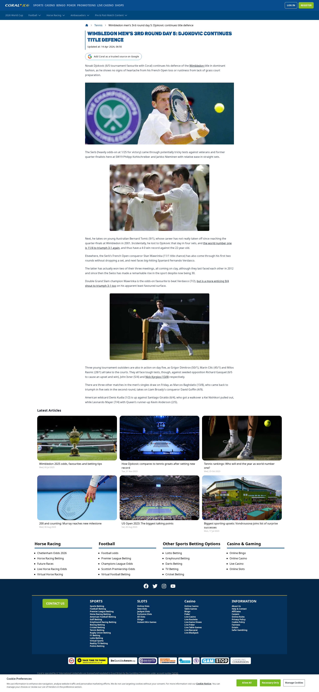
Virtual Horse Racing (50, 574)
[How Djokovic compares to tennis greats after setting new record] (159, 438)
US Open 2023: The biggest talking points (147, 523)
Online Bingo (238, 553)
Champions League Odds (117, 564)
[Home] (86, 25)
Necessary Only (270, 682)
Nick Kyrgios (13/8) (157, 377)
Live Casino (237, 564)
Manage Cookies (294, 682)
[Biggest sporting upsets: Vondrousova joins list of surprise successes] (242, 497)
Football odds (109, 553)
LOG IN (291, 5)
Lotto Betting (173, 553)
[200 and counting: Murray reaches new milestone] (77, 497)
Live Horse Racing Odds (52, 569)
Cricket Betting (174, 574)
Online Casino (238, 558)
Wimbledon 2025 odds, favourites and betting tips (70, 464)
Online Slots (237, 569)
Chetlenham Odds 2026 (52, 553)
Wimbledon (197, 65)
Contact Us (55, 603)
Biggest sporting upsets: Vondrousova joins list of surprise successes (241, 525)
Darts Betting (173, 564)
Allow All (247, 682)
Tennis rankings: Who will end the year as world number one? (239, 466)
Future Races (45, 564)
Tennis (98, 25)
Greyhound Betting (177, 558)
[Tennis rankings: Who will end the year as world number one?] (242, 438)
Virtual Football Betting (115, 574)
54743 (175, 673)
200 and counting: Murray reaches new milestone (70, 523)
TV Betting (171, 569)
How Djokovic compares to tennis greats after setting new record (158, 466)
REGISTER (306, 5)
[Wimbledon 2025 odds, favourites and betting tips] (77, 438)
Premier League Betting (116, 558)
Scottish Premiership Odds (118, 569)
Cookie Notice (203, 683)
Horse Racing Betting (50, 558)
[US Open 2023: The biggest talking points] (159, 497)
